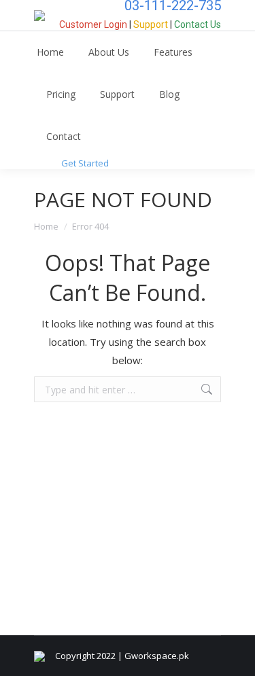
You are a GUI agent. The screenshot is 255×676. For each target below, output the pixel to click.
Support (150, 24)
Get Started (85, 163)
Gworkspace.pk (156, 656)
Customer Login (93, 24)
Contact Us (197, 24)
